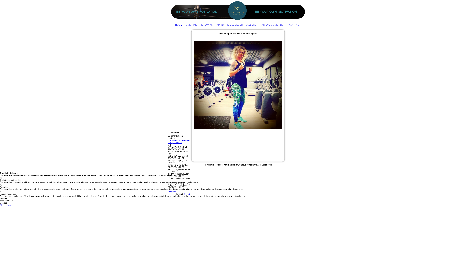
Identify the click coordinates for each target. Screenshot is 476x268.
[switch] (1, 178)
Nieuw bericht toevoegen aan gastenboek (179, 141)
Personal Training (212, 25)
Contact (295, 25)
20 (189, 194)
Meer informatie (7, 205)
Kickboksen (235, 25)
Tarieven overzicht (273, 25)
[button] (122, 198)
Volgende (172, 192)
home (178, 25)
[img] (237, 10)
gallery (250, 25)
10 (185, 194)
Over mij (191, 25)
